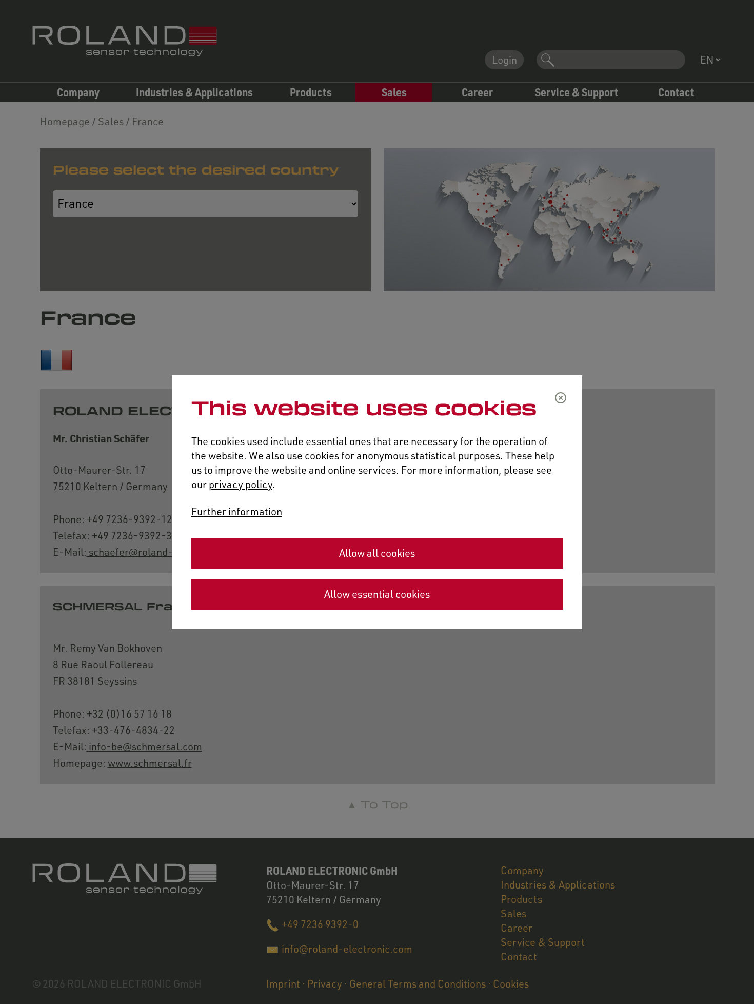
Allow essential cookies (377, 594)
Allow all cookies (377, 553)
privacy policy (240, 484)
